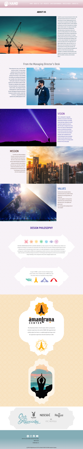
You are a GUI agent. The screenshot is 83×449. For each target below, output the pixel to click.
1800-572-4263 (36, 440)
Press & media (67, 4)
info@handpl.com (36, 442)
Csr (41, 4)
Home (31, 4)
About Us (36, 4)
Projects (46, 4)
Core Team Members (55, 4)
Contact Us (75, 4)
